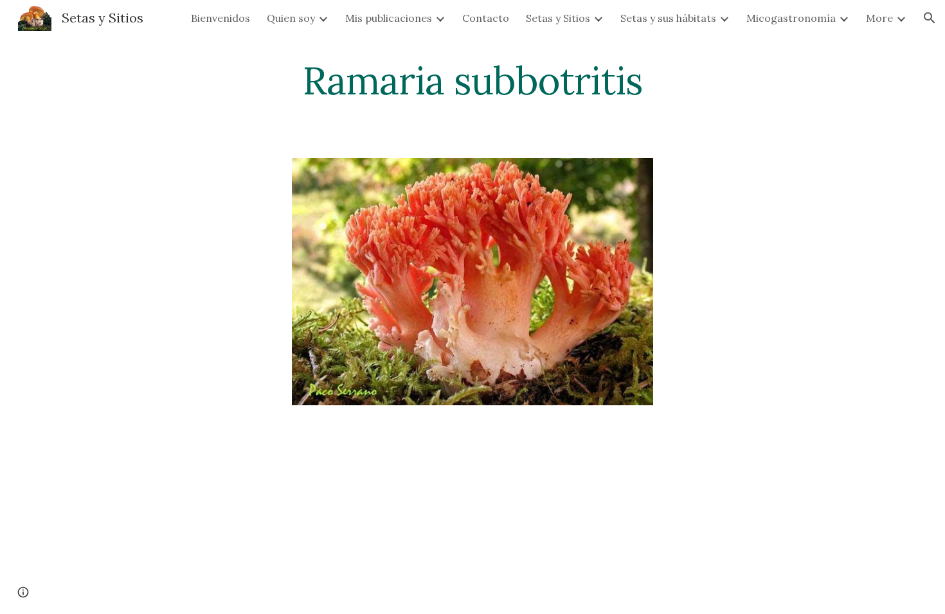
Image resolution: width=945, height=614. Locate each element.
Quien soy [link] (291, 18)
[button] (929, 18)
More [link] (879, 18)
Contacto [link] (485, 18)
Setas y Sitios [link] (558, 18)
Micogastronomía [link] (791, 18)
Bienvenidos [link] (220, 18)
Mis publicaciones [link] (388, 18)
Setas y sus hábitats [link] (668, 18)
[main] (472, 80)
